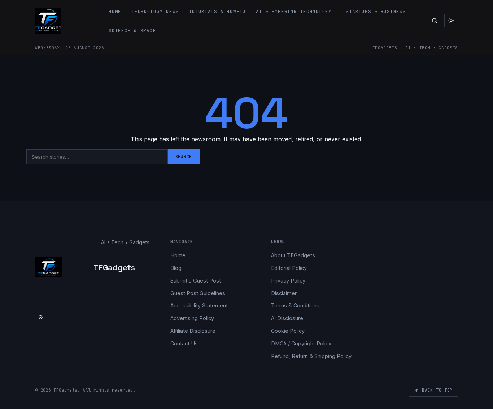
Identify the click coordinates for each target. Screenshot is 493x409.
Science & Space (132, 30)
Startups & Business (376, 11)
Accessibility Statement (199, 305)
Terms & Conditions (295, 305)
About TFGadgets (293, 255)
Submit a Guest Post (195, 280)
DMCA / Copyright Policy (301, 343)
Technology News (155, 11)
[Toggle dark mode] (451, 20)
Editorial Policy (289, 268)
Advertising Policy (192, 318)
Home (115, 11)
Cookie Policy (288, 331)
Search (183, 157)
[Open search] (434, 20)
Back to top (437, 390)
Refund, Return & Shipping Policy (311, 356)
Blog (176, 268)
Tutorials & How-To (217, 11)
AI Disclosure (287, 318)
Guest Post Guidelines (197, 293)
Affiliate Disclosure (192, 331)
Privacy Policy (288, 280)
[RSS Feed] (41, 317)
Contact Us (184, 343)
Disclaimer (284, 293)
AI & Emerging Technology (294, 11)
